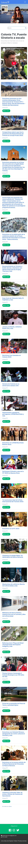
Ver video (6, 110)
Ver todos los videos (7, 806)
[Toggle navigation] (25, 2)
